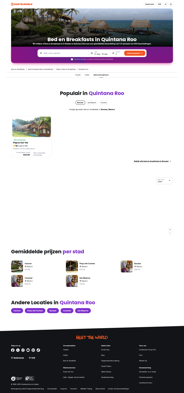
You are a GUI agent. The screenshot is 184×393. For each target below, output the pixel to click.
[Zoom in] (170, 229)
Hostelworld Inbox (145, 383)
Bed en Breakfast (19, 140)
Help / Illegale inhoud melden (74, 377)
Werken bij (143, 361)
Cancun (17, 311)
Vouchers (73, 389)
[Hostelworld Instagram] (23, 350)
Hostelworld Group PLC (147, 350)
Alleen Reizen (106, 372)
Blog (102, 355)
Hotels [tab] (87, 75)
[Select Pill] (166, 4)
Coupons (63, 389)
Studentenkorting (107, 377)
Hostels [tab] (78, 75)
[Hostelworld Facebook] (12, 350)
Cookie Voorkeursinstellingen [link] (118, 389)
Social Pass (105, 350)
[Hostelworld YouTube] (28, 350)
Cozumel (67, 311)
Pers (140, 355)
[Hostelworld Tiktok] (38, 350)
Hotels (65, 355)
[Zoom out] (170, 233)
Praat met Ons (68, 372)
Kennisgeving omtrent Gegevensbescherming (27, 389)
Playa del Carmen (35, 311)
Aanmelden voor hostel (147, 372)
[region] (92, 206)
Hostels (66, 350)
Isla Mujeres (83, 311)
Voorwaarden (52, 389)
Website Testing (86, 389)
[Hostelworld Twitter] (18, 350)
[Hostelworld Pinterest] (33, 350)
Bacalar (53, 311)
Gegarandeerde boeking (110, 361)
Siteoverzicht (100, 389)
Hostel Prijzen (106, 366)
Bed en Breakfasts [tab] (101, 75)
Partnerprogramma (145, 377)
